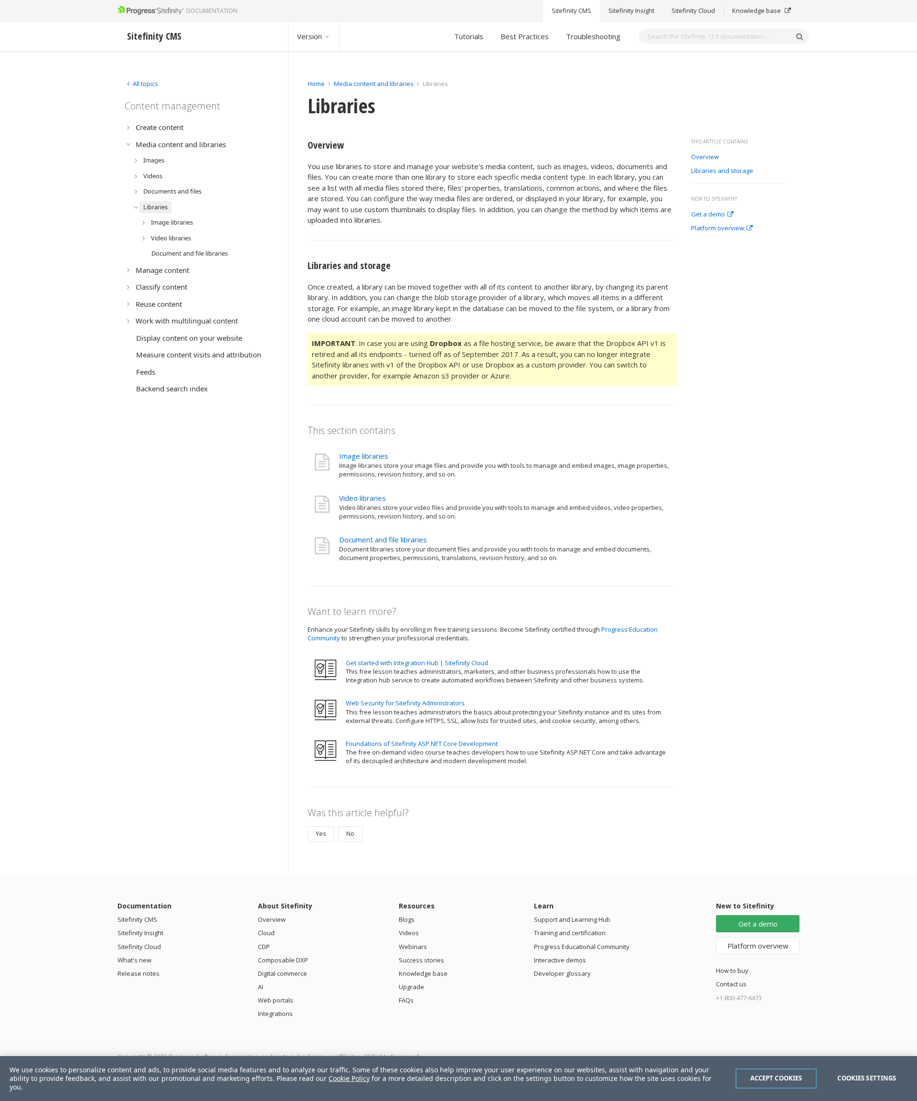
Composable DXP (283, 960)
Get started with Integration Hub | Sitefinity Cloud (417, 662)
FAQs (406, 1000)
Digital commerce (282, 973)
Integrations (275, 1013)
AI (260, 986)
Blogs (407, 919)
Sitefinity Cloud (693, 11)
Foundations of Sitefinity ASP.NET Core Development (422, 743)
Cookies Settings (866, 1078)
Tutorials (468, 36)
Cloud (266, 932)
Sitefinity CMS (571, 11)
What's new (134, 960)
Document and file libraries (383, 539)
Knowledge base (757, 11)
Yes (321, 833)
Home (316, 83)
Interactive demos (560, 960)
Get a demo (708, 214)
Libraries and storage (722, 171)
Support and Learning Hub (572, 919)
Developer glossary (562, 973)
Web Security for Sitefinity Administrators (405, 703)
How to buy (732, 970)
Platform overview (717, 228)
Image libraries (363, 456)
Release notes (138, 973)
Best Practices (525, 36)
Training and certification (570, 932)
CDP (264, 946)
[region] (458, 1078)
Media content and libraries (374, 83)
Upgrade (411, 986)
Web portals (275, 1000)
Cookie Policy (349, 1078)
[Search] (799, 36)
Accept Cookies (776, 1078)
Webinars (413, 946)
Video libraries (362, 498)
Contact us (731, 984)
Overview (705, 157)
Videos (409, 932)
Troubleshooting (593, 36)
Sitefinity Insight (631, 11)
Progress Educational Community (581, 946)
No (350, 833)
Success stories (421, 960)
